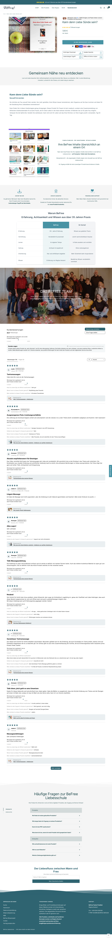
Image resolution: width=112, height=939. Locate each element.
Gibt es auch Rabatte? (38, 849)
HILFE (63, 8)
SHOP (37, 8)
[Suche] (101, 8)
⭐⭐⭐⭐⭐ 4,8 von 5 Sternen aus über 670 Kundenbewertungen (56, 2)
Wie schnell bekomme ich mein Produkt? (44, 844)
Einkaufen (9, 812)
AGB (4, 915)
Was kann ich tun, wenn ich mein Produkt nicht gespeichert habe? (51, 832)
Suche (5, 905)
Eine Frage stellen (91, 332)
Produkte (9, 809)
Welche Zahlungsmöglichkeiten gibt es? (44, 855)
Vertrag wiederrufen (9, 923)
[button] (66, 27)
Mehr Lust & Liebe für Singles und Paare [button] (24, 718)
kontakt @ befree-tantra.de (101, 912)
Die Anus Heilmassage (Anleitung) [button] (22, 623)
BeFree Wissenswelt (9, 918)
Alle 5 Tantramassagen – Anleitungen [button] (23, 399)
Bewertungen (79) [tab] (12, 359)
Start (4, 14)
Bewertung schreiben (92, 329)
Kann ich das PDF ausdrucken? (41, 827)
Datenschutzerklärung (9, 910)
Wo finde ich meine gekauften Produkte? (44, 815)
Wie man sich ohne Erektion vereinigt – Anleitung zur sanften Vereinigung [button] (32, 442)
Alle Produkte (45, 8)
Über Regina (55, 8)
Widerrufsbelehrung (9, 913)
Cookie (5, 921)
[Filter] (89, 359)
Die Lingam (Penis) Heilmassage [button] (22, 510)
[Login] (104, 7)
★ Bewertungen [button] (110, 471)
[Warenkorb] (108, 8)
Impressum (6, 907)
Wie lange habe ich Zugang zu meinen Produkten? (47, 821)
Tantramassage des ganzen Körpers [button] (23, 478)
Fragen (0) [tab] (21, 359)
